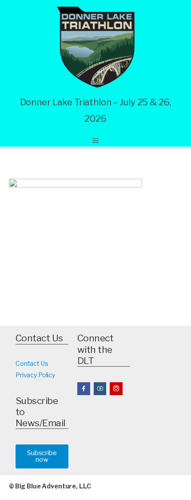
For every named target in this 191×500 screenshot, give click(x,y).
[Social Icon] (83, 388)
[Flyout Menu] (95, 140)
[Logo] (96, 47)
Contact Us (32, 363)
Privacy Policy (35, 375)
